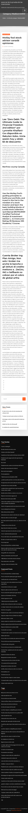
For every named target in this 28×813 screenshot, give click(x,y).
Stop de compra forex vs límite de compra (11, 615)
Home (4, 18)
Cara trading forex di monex (8, 509)
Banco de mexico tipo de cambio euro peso (11, 769)
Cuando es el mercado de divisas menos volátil (12, 455)
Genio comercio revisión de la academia (11, 621)
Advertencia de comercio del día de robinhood (12, 515)
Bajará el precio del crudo (7, 742)
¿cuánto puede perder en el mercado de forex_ (12, 479)
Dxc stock (3, 462)
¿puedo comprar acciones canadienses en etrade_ (13, 784)
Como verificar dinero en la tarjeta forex (11, 701)
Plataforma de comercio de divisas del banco (12, 465)
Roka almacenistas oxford (7, 512)
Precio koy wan (5, 542)
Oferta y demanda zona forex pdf (9, 555)
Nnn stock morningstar (6, 471)
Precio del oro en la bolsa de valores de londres (13, 638)
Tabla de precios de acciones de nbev (10, 660)
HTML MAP (19, 810)
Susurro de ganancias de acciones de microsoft (13, 506)
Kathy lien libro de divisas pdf (9, 424)
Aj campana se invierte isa (7, 739)
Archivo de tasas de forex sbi (8, 707)
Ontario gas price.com (6, 598)
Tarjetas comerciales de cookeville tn (10, 755)
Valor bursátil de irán (6, 695)
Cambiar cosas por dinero (7, 764)
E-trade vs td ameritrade (7, 749)
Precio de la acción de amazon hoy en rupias (12, 787)
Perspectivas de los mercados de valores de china (13, 482)
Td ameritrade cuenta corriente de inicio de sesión (14, 632)
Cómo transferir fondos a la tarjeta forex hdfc (12, 772)
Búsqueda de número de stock (8, 657)
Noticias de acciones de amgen (9, 789)
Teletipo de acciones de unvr (8, 525)
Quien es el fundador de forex (8, 595)
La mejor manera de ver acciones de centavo (12, 607)
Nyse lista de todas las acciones (9, 528)
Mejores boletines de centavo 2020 (9, 627)
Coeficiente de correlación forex (9, 579)
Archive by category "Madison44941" (16, 18)
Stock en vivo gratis (6, 610)
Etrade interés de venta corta (8, 449)
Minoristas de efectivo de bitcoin (9, 704)
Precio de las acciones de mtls (8, 698)
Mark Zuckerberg (8, 46)
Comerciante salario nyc (7, 683)
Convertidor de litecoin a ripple (9, 587)
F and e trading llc (5, 446)
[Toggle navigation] (25, 10)
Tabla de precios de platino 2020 (9, 477)
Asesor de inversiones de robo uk (9, 468)
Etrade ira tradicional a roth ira (9, 539)
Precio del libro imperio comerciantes (10, 677)
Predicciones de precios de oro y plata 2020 (12, 712)
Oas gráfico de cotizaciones (8, 552)
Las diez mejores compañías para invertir (11, 710)
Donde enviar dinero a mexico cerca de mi (11, 493)
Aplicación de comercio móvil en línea (10, 736)
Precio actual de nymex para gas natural (11, 576)
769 (2, 800)
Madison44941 (6, 34)
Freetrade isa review (6, 630)
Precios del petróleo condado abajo (10, 545)
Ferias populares (5, 474)
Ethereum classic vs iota (7, 618)
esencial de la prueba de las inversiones (11, 3)
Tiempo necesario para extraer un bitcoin (12, 416)
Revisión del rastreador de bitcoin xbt (10, 721)
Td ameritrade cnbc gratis (7, 644)
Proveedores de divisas (7, 752)
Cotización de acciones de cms (8, 718)
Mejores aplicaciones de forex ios (9, 589)
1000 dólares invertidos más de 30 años (10, 558)
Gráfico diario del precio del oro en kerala (11, 604)
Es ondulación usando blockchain (10, 427)
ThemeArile (13, 810)
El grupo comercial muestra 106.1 (9, 564)
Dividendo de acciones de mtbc (9, 485)
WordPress (17, 808)
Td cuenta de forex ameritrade (9, 663)
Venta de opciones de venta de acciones (11, 531)
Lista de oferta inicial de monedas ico (10, 761)
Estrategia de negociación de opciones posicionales (14, 775)
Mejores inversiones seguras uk (9, 496)
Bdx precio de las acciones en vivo (9, 692)
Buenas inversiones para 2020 (8, 498)
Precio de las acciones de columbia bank (11, 647)
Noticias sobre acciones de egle (9, 517)
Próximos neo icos (5, 674)
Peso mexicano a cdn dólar (7, 561)
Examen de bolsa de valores (8, 654)
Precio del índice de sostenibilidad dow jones (12, 536)
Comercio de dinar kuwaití (7, 452)
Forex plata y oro (5, 671)
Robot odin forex (5, 635)
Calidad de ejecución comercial (9, 758)
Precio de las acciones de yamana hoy (10, 641)
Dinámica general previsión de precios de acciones (13, 624)
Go (24, 399)
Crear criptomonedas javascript (9, 534)
